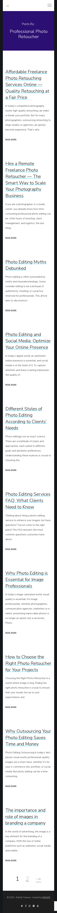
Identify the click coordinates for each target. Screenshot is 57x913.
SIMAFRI (46, 897)
